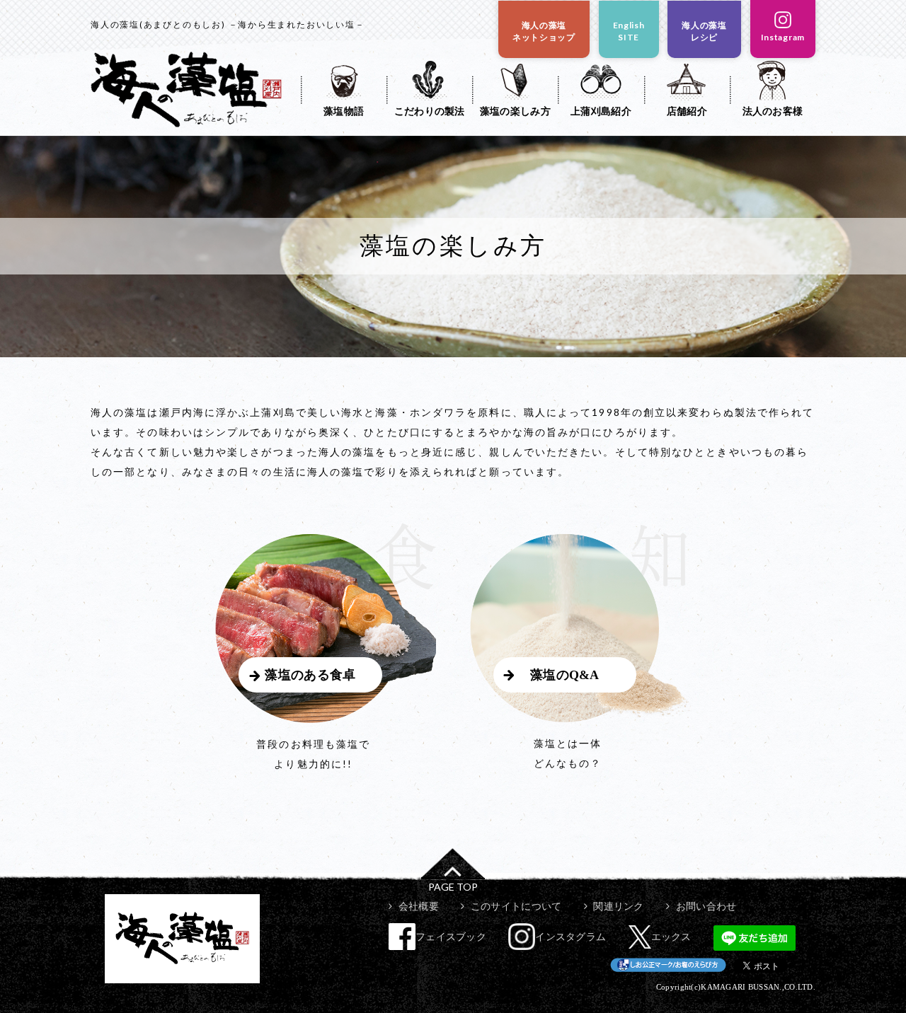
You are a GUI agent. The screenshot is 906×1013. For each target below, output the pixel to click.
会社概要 (418, 906)
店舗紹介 (687, 110)
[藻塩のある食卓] (325, 719)
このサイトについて (516, 906)
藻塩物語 (343, 110)
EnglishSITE (629, 31)
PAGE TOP (453, 887)
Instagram (783, 37)
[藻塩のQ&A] (580, 718)
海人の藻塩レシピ (704, 31)
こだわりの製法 (429, 110)
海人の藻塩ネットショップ (543, 31)
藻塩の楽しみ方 (515, 110)
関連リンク (618, 906)
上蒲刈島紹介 (600, 110)
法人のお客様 (772, 110)
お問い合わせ (706, 906)
